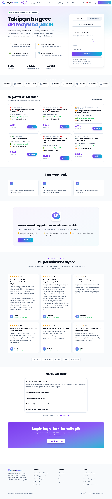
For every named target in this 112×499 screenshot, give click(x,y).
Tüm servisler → (96, 99)
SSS (68, 3)
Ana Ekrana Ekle (25, 240)
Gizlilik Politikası (87, 482)
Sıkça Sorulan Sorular (89, 473)
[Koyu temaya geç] (95, 2)
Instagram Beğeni (38, 479)
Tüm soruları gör (63, 415)
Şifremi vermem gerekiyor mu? (56, 381)
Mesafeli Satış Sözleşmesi (90, 485)
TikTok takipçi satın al (39, 31)
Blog (61, 3)
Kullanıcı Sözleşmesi (89, 479)
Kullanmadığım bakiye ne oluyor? (56, 404)
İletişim (75, 3)
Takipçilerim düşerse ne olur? (56, 398)
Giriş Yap (34, 3)
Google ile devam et (88, 24)
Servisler (42, 3)
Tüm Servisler (37, 485)
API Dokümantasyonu (89, 476)
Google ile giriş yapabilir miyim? (56, 410)
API (83, 3)
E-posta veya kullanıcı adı (80, 32)
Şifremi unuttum (97, 42)
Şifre (73, 42)
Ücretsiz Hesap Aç (56, 441)
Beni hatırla (77, 49)
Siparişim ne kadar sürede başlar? (56, 393)
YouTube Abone (38, 482)
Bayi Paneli (61, 482)
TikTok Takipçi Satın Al (39, 476)
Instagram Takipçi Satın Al (40, 473)
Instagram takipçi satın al (18, 31)
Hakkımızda (52, 3)
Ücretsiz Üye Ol (26, 3)
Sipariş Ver (32, 127)
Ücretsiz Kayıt (94, 18)
